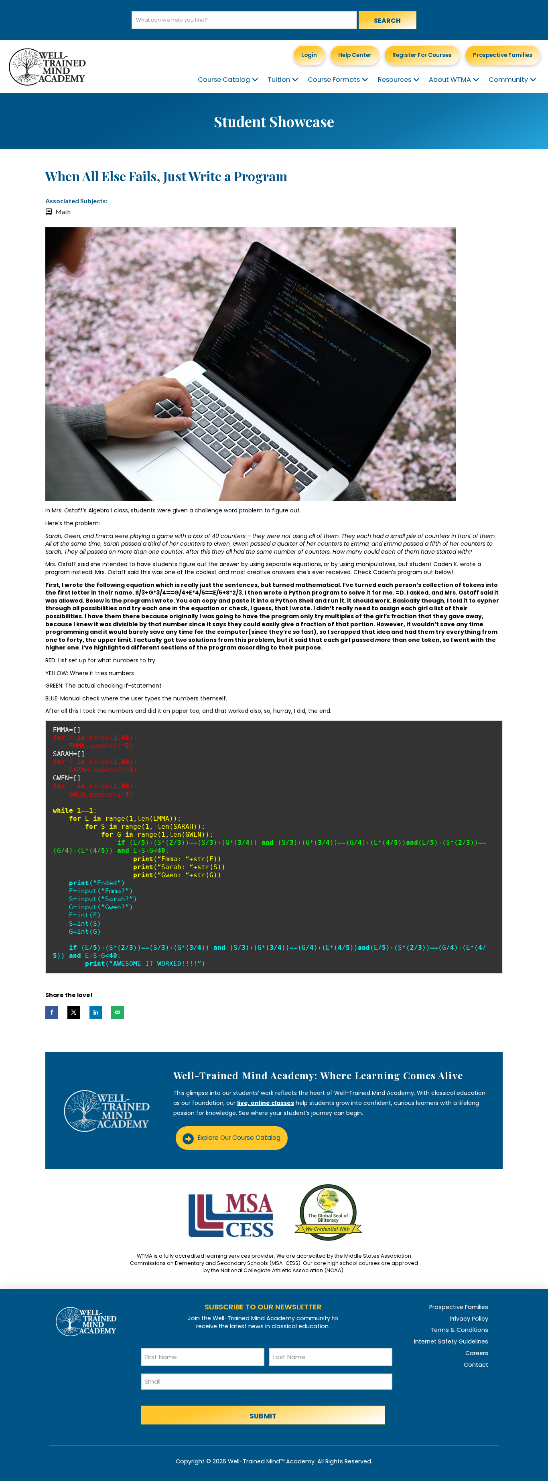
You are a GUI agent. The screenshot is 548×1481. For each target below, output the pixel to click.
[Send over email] (117, 1012)
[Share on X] (73, 1012)
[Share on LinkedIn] (95, 1012)
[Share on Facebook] (51, 1012)
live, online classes (265, 1103)
